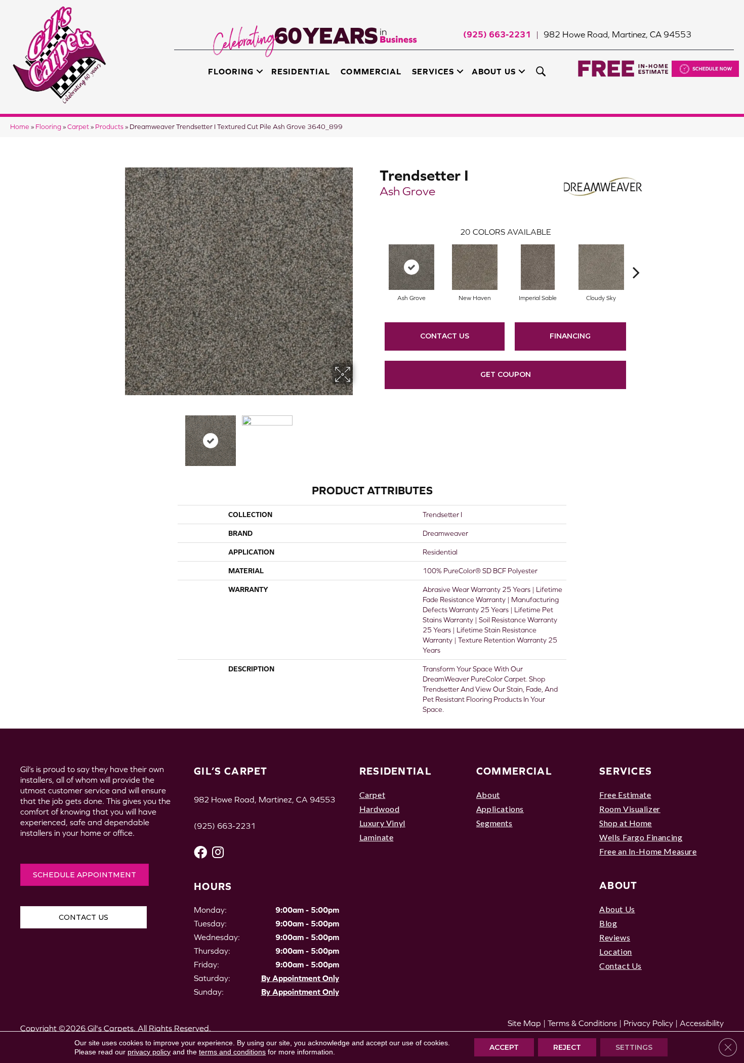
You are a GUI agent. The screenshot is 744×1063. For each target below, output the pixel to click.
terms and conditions (232, 1052)
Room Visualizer (629, 809)
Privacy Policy (648, 1023)
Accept (504, 1047)
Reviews (614, 937)
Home (19, 127)
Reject (567, 1047)
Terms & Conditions (582, 1023)
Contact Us (444, 336)
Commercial (371, 71)
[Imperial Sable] (538, 267)
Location (615, 951)
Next (359, 436)
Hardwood (379, 809)
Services (433, 71)
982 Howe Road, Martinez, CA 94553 (617, 34)
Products (109, 127)
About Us (494, 71)
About (488, 794)
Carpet (78, 127)
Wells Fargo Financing (640, 837)
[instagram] (218, 852)
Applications (500, 809)
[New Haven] (474, 267)
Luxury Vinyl (382, 823)
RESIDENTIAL (395, 771)
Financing (570, 336)
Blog (608, 923)
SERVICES (625, 771)
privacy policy (149, 1052)
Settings (633, 1047)
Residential (300, 71)
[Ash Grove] (411, 267)
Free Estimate (625, 794)
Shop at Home (625, 823)
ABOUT (618, 885)
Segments (494, 823)
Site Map (524, 1023)
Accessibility (702, 1023)
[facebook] (200, 852)
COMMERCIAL (514, 771)
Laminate (376, 837)
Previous (118, 436)
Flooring (231, 71)
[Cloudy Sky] (601, 267)
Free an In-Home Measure (648, 851)
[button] (260, 71)
